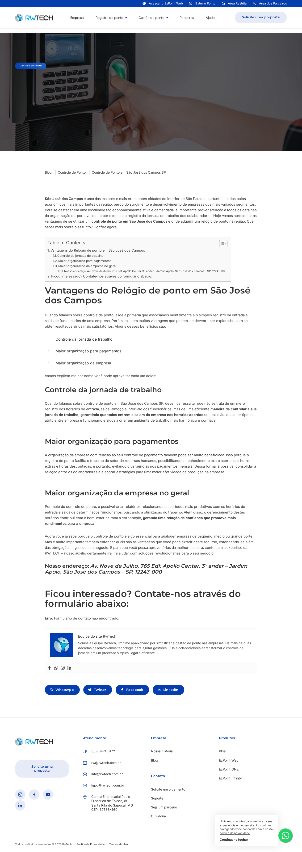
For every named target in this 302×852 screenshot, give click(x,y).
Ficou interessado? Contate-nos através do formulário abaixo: (101, 276)
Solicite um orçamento (168, 789)
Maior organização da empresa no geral (87, 266)
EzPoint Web (229, 760)
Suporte (157, 798)
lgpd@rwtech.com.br (107, 785)
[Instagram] (63, 668)
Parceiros (187, 18)
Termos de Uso (118, 844)
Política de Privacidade (90, 844)
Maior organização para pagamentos (84, 261)
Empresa (77, 18)
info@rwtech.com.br (107, 774)
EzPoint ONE (229, 769)
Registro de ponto (109, 18)
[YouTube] (48, 794)
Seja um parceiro (164, 807)
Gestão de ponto (151, 18)
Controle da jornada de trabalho (80, 255)
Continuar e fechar (234, 839)
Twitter (100, 690)
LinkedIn (170, 690)
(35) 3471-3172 (103, 751)
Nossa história (162, 751)
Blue (222, 751)
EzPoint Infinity (230, 778)
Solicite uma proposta (261, 17)
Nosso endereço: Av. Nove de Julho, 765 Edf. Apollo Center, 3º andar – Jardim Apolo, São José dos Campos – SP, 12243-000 (145, 271)
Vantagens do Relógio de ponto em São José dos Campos (97, 250)
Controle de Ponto (72, 172)
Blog (48, 172)
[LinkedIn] (20, 805)
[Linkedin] (69, 668)
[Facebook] (49, 668)
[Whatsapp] (56, 668)
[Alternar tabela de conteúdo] (221, 244)
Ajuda (210, 18)
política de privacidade (235, 833)
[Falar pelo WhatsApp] (285, 835)
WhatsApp (64, 690)
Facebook (134, 690)
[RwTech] (34, 17)
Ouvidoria (158, 816)
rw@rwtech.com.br (106, 763)
